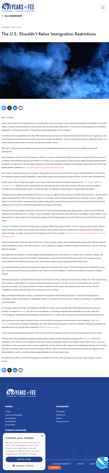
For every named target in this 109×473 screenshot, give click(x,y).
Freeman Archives (62, 421)
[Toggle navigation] (103, 7)
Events (80, 464)
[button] (24, 465)
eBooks (59, 418)
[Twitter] (9, 108)
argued (23, 311)
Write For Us (60, 415)
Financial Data (10, 421)
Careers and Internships (13, 415)
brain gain (88, 339)
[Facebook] (4, 108)
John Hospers (89, 182)
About (93, 464)
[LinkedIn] (15, 108)
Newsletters (60, 411)
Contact (8, 411)
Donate (54, 467)
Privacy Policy (10, 425)
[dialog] (24, 451)
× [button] (42, 436)
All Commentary (13, 16)
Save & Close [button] (24, 459)
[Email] (20, 108)
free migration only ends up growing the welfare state (43, 168)
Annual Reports (10, 418)
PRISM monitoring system (49, 327)
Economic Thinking (61, 464)
